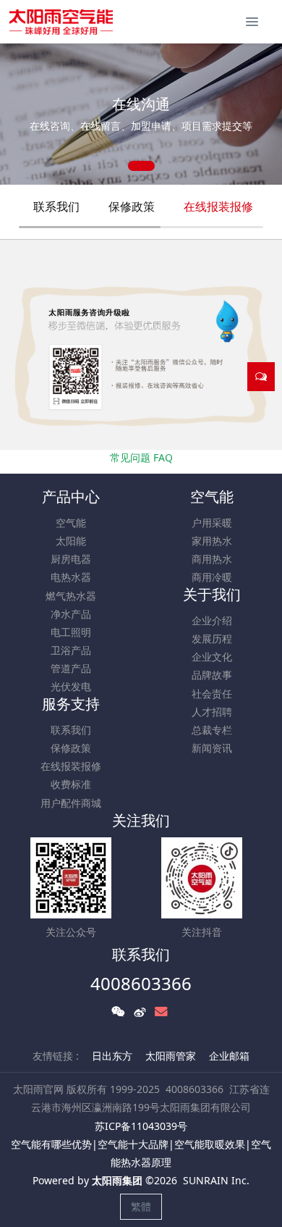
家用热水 (212, 541)
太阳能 (71, 541)
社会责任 (212, 693)
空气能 (71, 522)
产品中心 (71, 496)
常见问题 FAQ (141, 457)
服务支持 (71, 703)
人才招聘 (212, 712)
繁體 (141, 1206)
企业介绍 (212, 620)
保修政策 (131, 206)
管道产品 (71, 668)
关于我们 (212, 594)
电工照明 (71, 632)
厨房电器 (71, 559)
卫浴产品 (71, 650)
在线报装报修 (218, 206)
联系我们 (56, 206)
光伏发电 (71, 686)
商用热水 (212, 559)
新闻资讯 (212, 748)
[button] (18, 114)
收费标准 (71, 784)
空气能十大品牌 (133, 1144)
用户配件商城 (70, 803)
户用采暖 (212, 522)
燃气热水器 (71, 596)
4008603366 (141, 983)
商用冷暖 (212, 577)
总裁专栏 (212, 730)
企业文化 (212, 656)
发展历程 (212, 638)
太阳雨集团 (117, 1180)
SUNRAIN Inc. (216, 1180)
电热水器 (71, 577)
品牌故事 (212, 675)
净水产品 (71, 614)
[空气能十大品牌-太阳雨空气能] (61, 21)
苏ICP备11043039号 (141, 1126)
